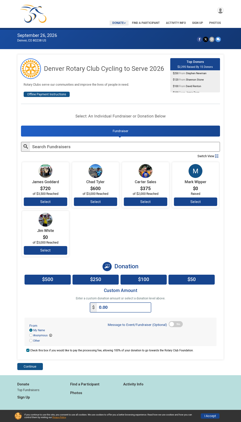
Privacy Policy (59, 417)
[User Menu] (220, 10)
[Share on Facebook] (199, 39)
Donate (118, 23)
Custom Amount (120, 290)
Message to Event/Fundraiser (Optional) (137, 325)
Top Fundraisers (28, 390)
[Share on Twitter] (205, 39)
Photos (215, 23)
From (33, 325)
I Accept (210, 416)
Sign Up (197, 23)
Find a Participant (146, 23)
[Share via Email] (211, 39)
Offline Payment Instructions (46, 94)
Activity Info (176, 23)
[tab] (120, 131)
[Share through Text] (218, 39)
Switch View (205, 156)
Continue (30, 366)
